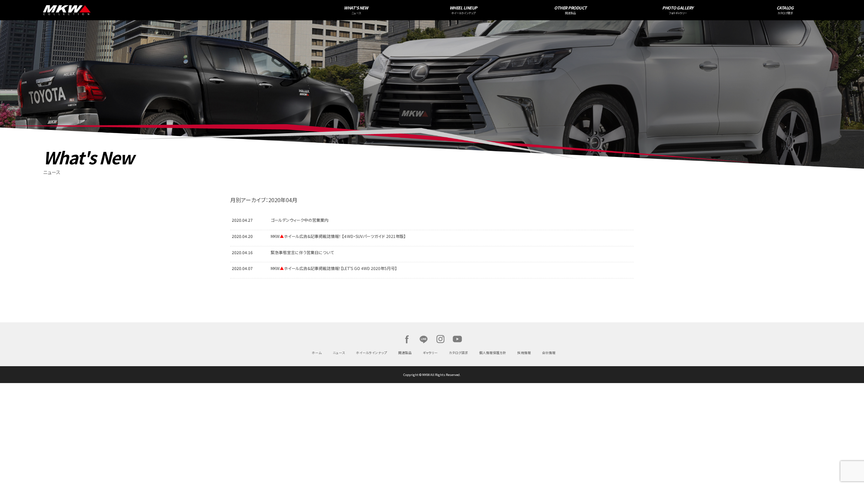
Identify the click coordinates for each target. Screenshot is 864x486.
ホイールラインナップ (371, 352)
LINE (423, 339)
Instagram (440, 339)
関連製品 (405, 352)
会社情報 (549, 352)
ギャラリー (430, 352)
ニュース (339, 352)
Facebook (406, 339)
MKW (172, 10)
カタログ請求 (458, 352)
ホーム (317, 352)
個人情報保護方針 (492, 352)
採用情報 (524, 352)
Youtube (457, 339)
